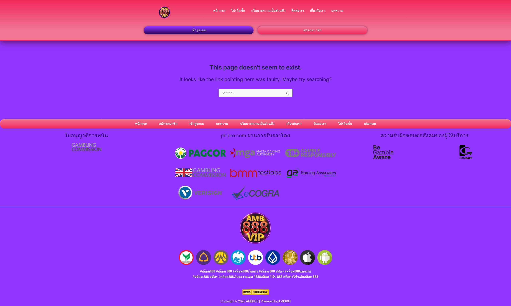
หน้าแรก (219, 10)
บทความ (337, 10)
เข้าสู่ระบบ (196, 123)
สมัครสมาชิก (168, 123)
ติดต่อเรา (297, 10)
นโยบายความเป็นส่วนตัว (268, 10)
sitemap (370, 123)
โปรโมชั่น (238, 10)
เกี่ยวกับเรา (317, 10)
